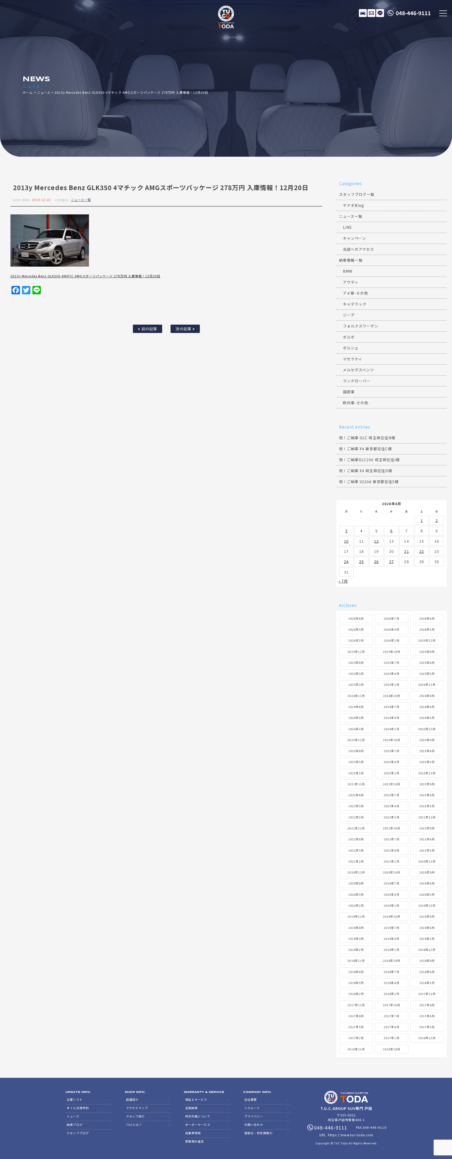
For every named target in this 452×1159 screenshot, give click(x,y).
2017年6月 (427, 1016)
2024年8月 (356, 707)
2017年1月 (391, 1038)
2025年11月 (356, 651)
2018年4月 (391, 983)
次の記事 (184, 328)
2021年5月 (356, 850)
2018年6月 (427, 972)
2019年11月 (356, 916)
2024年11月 (356, 696)
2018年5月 (356, 983)
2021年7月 (391, 839)
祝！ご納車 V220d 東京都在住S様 (369, 481)
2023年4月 (391, 762)
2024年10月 (391, 696)
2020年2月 (356, 905)
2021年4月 (391, 850)
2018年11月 (356, 960)
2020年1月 (391, 905)
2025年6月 (427, 662)
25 (361, 561)
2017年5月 (356, 1027)
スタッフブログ (78, 1133)
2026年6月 (427, 618)
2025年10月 (391, 651)
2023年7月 (391, 751)
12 (376, 541)
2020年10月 (391, 872)
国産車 (349, 391)
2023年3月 (427, 762)
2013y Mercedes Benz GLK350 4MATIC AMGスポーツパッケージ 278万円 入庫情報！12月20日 (85, 276)
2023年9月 (427, 740)
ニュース (43, 92)
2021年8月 (356, 839)
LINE (380, 13)
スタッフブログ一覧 (356, 194)
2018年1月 (391, 994)
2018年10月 (391, 960)
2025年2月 (356, 684)
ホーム (27, 92)
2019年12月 (427, 905)
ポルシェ (351, 347)
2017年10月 (391, 1005)
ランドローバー (356, 380)
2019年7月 (391, 928)
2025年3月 (427, 673)
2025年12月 (427, 640)
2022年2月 (356, 817)
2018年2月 (356, 994)
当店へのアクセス (358, 249)
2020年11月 (356, 872)
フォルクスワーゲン (360, 326)
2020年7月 (391, 883)
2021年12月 (427, 817)
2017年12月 (427, 994)
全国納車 (191, 1108)
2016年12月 (427, 1038)
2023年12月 (427, 729)
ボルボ (349, 336)
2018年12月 (427, 949)
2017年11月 (356, 1005)
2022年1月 (391, 817)
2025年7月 (391, 662)
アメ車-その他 (355, 293)
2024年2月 (356, 729)
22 (421, 551)
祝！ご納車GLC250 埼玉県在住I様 (369, 459)
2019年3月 (427, 938)
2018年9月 (427, 960)
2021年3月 (427, 850)
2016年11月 (356, 1049)
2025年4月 (391, 673)
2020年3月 (427, 894)
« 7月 (343, 581)
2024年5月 (356, 718)
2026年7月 (391, 618)
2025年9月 (427, 651)
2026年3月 (427, 629)
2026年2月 (356, 640)
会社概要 (250, 1099)
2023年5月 (356, 762)
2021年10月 (391, 828)
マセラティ (352, 358)
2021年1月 (391, 861)
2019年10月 (391, 916)
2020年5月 (356, 894)
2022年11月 (356, 784)
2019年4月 (391, 938)
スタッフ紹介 (135, 1116)
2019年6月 (427, 928)
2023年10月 (391, 740)
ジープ (348, 315)
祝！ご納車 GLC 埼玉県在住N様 (367, 437)
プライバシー (253, 1116)
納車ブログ (74, 1124)
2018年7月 (391, 972)
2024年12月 (427, 684)
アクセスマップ (137, 1108)
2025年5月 (356, 673)
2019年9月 (427, 916)
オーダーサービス (197, 1124)
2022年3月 (427, 806)
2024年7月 (391, 707)
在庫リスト (363, 13)
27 (391, 561)
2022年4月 (391, 806)
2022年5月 (356, 806)
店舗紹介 (132, 1099)
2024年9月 (427, 696)
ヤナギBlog (353, 205)
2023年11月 (356, 740)
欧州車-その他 (355, 402)
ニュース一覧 (81, 199)
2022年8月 (356, 795)
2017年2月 (356, 1038)
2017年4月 (391, 1027)
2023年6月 (427, 751)
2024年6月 (427, 707)
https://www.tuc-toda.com (350, 1135)
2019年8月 (356, 928)
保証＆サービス (196, 1099)
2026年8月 (356, 618)
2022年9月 (427, 784)
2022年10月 (391, 784)
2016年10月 (391, 1049)
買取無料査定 (194, 1141)
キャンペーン (354, 238)
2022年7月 (391, 795)
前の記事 (148, 328)
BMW (347, 271)
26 (376, 561)
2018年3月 (427, 983)
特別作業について (197, 1116)
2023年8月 (356, 751)
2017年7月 (391, 1016)
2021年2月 (356, 861)
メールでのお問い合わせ (371, 13)
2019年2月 (356, 949)
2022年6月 (427, 795)
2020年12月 (427, 861)
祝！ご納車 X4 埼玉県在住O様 (365, 470)
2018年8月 (356, 972)
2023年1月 (391, 773)
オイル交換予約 (78, 1108)
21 (406, 551)
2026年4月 (391, 629)
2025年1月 (391, 684)
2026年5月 (356, 629)
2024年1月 (391, 729)
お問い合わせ (253, 1124)
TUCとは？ (134, 1124)
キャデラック (354, 304)
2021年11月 (356, 828)
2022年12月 (427, 773)
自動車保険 (193, 1133)
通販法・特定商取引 (258, 1133)
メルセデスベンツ (358, 369)
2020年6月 (427, 883)
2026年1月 (391, 640)
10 (346, 541)
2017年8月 (356, 1016)
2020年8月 (356, 883)
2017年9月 (427, 1005)
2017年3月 (427, 1027)
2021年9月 (427, 828)
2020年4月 (391, 894)
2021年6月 (427, 839)
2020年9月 (427, 872)
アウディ (350, 282)
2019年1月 (391, 949)
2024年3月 (427, 718)
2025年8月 (356, 662)
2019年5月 (356, 938)
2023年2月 (356, 773)
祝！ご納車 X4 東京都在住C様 (365, 448)
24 (346, 561)
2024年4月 (391, 718)
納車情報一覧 (351, 260)
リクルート (252, 1108)
